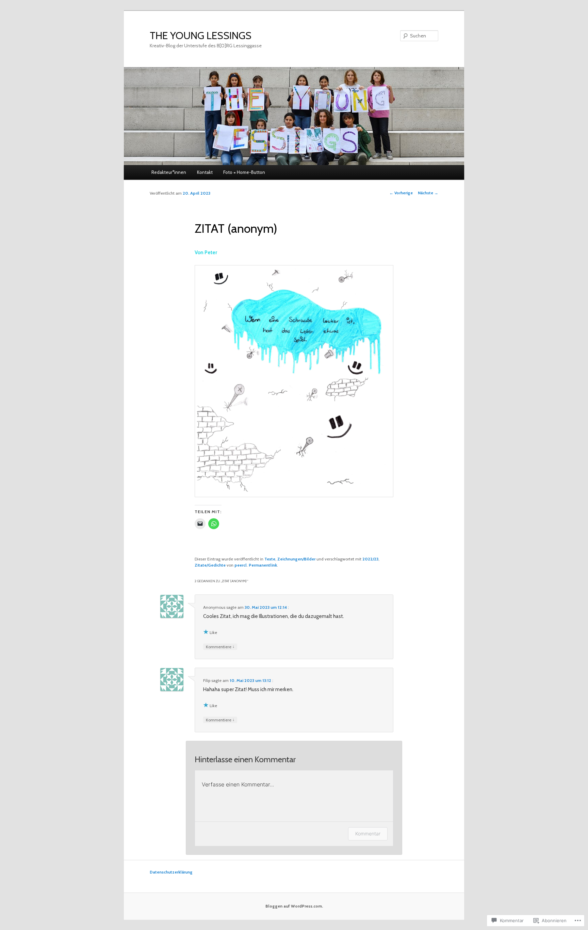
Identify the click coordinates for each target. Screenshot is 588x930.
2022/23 (370, 558)
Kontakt (205, 172)
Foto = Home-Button (244, 172)
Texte (269, 558)
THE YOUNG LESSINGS (200, 35)
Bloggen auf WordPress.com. (294, 906)
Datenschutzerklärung (171, 872)
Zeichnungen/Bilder (296, 558)
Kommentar (367, 833)
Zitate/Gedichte (210, 565)
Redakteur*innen (168, 172)
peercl (240, 565)
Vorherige (401, 192)
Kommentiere (220, 646)
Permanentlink (263, 565)
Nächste (428, 192)
